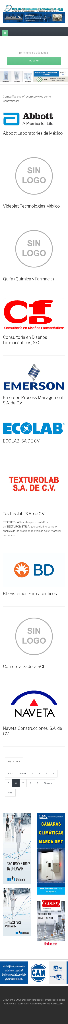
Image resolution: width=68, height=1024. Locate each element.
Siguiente (48, 783)
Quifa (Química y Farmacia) (28, 279)
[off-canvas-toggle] (5, 33)
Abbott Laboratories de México (33, 133)
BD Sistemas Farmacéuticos (30, 593)
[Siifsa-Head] (34, 17)
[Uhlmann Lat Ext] (17, 848)
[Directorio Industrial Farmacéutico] (34, 8)
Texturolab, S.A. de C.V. (24, 513)
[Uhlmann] (17, 911)
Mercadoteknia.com (52, 1003)
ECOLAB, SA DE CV (21, 441)
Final (10, 793)
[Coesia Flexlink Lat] (51, 922)
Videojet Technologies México (31, 206)
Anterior (22, 773)
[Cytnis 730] (34, 76)
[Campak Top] (34, 972)
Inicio (10, 773)
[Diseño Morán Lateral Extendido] (51, 853)
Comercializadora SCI (23, 666)
